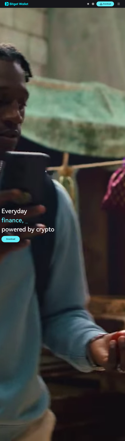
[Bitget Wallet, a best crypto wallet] (19, 4)
